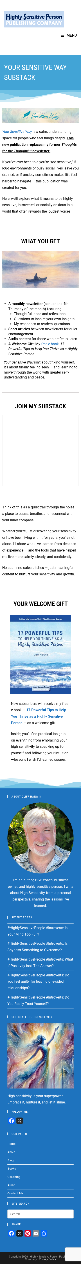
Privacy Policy (47, 1259)
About (11, 1152)
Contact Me (15, 1193)
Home (11, 1143)
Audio (11, 1185)
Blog (10, 1160)
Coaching (13, 1176)
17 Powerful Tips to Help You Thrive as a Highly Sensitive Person (38, 716)
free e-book (50, 344)
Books (11, 1168)
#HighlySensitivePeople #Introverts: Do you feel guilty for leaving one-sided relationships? (38, 981)
